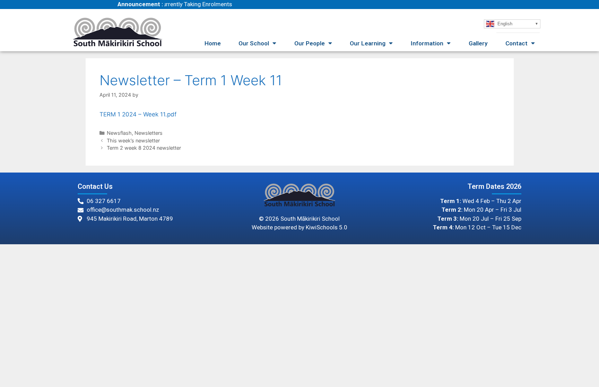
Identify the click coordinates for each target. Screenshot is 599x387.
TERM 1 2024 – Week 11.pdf (137, 114)
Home (213, 43)
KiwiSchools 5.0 (326, 227)
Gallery (478, 43)
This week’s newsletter (133, 140)
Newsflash (119, 133)
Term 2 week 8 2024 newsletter (144, 148)
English (504, 23)
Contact (516, 43)
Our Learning (367, 43)
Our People (309, 43)
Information (427, 43)
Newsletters (148, 133)
